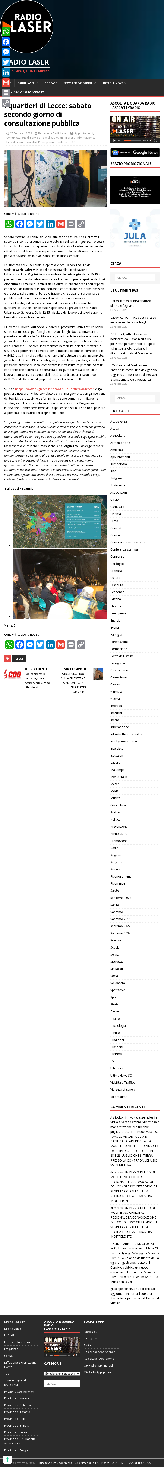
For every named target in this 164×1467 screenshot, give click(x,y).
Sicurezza (116, 961)
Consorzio (117, 556)
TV (112, 1061)
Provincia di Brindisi (16, 1425)
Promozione (118, 841)
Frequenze (11, 1349)
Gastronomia (119, 670)
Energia (115, 620)
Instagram (90, 1338)
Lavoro (115, 762)
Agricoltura (117, 435)
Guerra (115, 699)
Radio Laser (26, 83)
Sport (114, 997)
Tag (6, 1373)
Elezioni (115, 606)
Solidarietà (117, 983)
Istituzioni (117, 755)
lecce (19, 658)
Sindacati (116, 969)
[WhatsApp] (6, 31)
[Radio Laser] (26, 51)
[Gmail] (6, 82)
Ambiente (117, 450)
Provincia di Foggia (16, 1450)
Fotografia (117, 663)
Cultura (115, 578)
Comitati (116, 528)
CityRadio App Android (98, 1365)
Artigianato (118, 478)
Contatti (9, 1356)
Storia (114, 1004)
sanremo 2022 (120, 926)
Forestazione (119, 642)
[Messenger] (6, 52)
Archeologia (118, 464)
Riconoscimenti (121, 876)
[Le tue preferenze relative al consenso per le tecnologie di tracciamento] (7, 1460)
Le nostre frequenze (17, 1342)
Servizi (114, 954)
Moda (114, 791)
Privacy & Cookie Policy (19, 1392)
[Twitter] (6, 62)
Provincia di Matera (16, 1398)
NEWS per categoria (78, 83)
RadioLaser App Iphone (99, 1359)
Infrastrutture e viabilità (21, 142)
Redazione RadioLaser (53, 133)
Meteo (115, 784)
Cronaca (116, 571)
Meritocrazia (119, 777)
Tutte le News (112, 83)
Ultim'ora (116, 1068)
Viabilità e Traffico (122, 1082)
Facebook (90, 1332)
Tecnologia (118, 1026)
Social (114, 976)
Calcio (114, 500)
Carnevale (117, 507)
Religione (116, 862)
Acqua (114, 428)
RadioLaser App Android (99, 1352)
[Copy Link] (6, 103)
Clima (114, 521)
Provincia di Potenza (17, 1405)
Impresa (70, 137)
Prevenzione (118, 827)
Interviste (116, 748)
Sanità (114, 905)
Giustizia (116, 692)
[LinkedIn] (6, 72)
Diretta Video (12, 1329)
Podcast (51, 83)
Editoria (115, 599)
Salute (114, 890)
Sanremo (116, 912)
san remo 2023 (120, 898)
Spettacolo (117, 990)
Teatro (115, 1019)
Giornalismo (118, 677)
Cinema (115, 514)
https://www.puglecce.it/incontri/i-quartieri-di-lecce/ (54, 389)
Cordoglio (117, 564)
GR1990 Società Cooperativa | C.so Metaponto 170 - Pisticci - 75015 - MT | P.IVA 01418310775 (94, 1463)
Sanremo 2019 (120, 919)
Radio (114, 848)
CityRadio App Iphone (98, 1372)
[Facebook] (6, 42)
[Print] (6, 93)
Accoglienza (118, 421)
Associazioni (118, 492)
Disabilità (116, 585)
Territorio (61, 142)
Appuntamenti (84, 133)
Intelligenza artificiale (124, 741)
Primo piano (46, 142)
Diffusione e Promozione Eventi (20, 1365)
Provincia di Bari (14, 1419)
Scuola (115, 947)
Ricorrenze (117, 883)
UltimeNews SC (121, 1075)
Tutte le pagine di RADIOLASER (15, 1382)
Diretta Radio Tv (14, 1322)
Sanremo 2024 (120, 933)
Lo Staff (9, 1335)
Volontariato (118, 1097)
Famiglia (47, 137)
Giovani (58, 137)
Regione (116, 855)
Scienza (115, 940)
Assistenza (117, 485)
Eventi (114, 627)
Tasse (114, 1011)
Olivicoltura (118, 805)
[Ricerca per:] (135, 277)
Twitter (88, 1345)
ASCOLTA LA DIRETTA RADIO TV (23, 91)
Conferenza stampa (124, 549)
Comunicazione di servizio (23, 137)
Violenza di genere (123, 1089)
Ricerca (115, 869)
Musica (115, 798)
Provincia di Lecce (15, 1432)
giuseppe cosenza (122, 1289)
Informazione (85, 137)
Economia (117, 592)
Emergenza (118, 613)
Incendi (115, 720)
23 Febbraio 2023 (21, 133)
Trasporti (116, 1047)
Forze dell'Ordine (122, 656)
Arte (113, 471)
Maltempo (117, 770)
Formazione (118, 649)
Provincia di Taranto (17, 1412)
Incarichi (116, 713)
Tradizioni (117, 1040)
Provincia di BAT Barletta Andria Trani (20, 1441)
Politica (115, 819)
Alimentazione (120, 443)
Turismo (116, 1054)
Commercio (118, 535)
